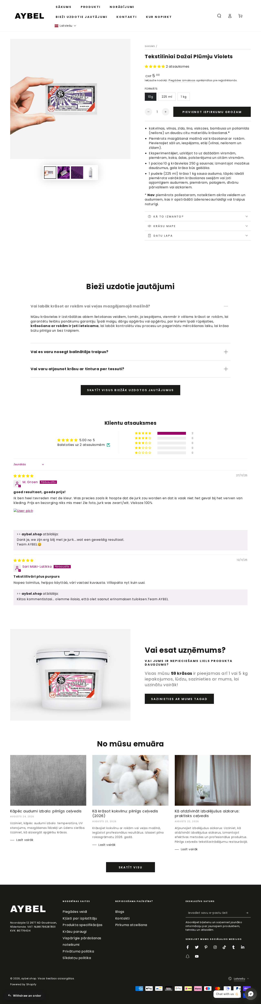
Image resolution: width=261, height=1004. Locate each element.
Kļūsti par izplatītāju (80, 918)
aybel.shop (28, 978)
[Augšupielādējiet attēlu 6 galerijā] (90, 172)
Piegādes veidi (75, 911)
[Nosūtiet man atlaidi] (248, 912)
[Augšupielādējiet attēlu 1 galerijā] (50, 172)
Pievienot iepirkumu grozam (212, 112)
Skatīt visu (131, 867)
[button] (65, 26)
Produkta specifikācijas (82, 925)
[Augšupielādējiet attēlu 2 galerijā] (64, 172)
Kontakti (122, 918)
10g (150, 97)
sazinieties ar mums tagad (179, 699)
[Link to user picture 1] (23, 518)
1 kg (184, 97)
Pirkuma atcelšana (131, 925)
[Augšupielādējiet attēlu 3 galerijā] (77, 172)
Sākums (150, 46)
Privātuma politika (78, 951)
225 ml (167, 97)
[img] (23, 476)
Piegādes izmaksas (182, 80)
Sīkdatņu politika (77, 958)
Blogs (119, 911)
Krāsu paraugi (74, 931)
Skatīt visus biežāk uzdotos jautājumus (130, 390)
